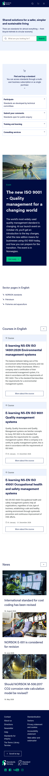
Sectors (30, 720)
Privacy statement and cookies (34, 725)
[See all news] (44, 564)
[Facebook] (10, 770)
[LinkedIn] (5, 770)
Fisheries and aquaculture (16, 304)
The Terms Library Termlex (11, 744)
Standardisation (34, 716)
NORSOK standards (13, 294)
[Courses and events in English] (44, 329)
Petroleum (9, 299)
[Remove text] (34, 38)
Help (6, 732)
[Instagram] (22, 770)
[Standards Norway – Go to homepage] (7, 3)
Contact (7, 716)
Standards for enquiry (10, 737)
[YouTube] (16, 770)
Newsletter (8, 728)
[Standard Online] (24, 763)
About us (8, 720)
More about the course (29, 393)
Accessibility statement (32, 732)
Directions (8, 724)
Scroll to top (14, 753)
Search (41, 38)
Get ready (12, 259)
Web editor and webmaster (33, 739)
